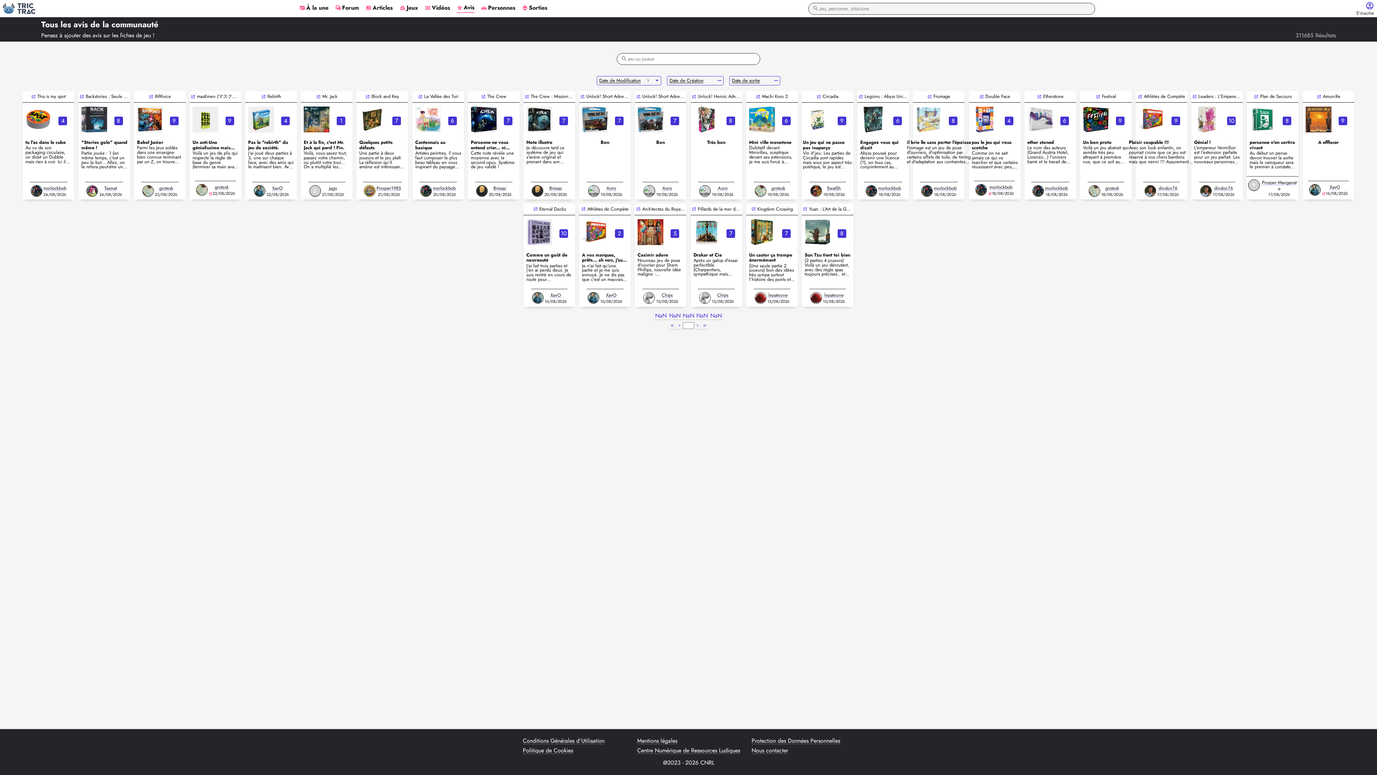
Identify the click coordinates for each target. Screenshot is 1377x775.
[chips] (649, 298)
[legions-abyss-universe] (873, 119)
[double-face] (985, 119)
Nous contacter (770, 750)
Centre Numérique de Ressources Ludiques (688, 750)
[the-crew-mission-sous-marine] (539, 119)
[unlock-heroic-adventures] (706, 119)
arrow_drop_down (657, 80)
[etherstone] (1040, 119)
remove (719, 80)
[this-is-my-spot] (38, 119)
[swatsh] (816, 191)
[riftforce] (150, 119)
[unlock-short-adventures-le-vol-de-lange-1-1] (595, 119)
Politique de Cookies (548, 750)
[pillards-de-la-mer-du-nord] (706, 232)
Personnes (498, 8)
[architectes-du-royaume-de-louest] (650, 232)
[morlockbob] (36, 191)
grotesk (166, 188)
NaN (661, 316)
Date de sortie (746, 81)
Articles (379, 8)
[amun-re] (1318, 119)
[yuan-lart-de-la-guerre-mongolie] (818, 232)
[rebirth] (261, 119)
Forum (347, 8)
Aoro (611, 188)
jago (333, 188)
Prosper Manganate (1279, 185)
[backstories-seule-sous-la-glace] (94, 119)
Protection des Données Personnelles (796, 741)
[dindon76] (1150, 191)
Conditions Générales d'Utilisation (564, 741)
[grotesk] (148, 191)
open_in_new (33, 96)
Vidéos (437, 8)
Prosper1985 (389, 188)
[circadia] (818, 119)
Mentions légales (657, 741)
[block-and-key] (372, 119)
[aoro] (594, 191)
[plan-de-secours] (1263, 119)
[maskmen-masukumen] (205, 119)
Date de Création (686, 81)
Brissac (499, 188)
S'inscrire (1365, 13)
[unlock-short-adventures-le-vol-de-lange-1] (650, 119)
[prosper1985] (369, 191)
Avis (465, 7)
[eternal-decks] (539, 232)
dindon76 (1168, 188)
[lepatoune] (760, 298)
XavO (277, 188)
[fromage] (929, 119)
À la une (313, 8)
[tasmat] (92, 191)
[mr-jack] (317, 119)
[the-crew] (484, 119)
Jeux (409, 8)
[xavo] (259, 191)
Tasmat (110, 188)
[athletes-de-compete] (1151, 119)
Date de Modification (620, 81)
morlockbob (54, 188)
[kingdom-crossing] (762, 232)
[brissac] (482, 191)
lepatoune (778, 295)
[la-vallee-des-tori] (428, 119)
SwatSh (834, 188)
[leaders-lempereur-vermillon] (1207, 119)
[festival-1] (1096, 119)
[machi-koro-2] (762, 119)
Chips (667, 295)
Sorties (534, 8)
